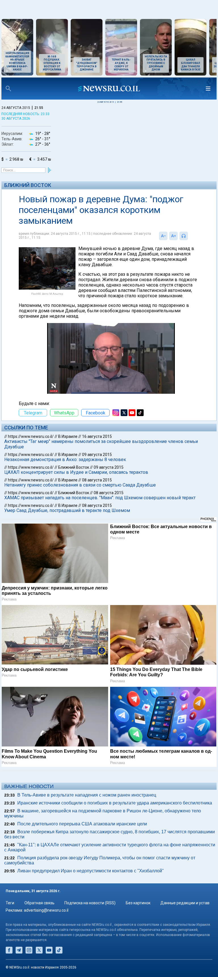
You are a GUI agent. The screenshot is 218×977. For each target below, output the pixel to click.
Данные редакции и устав (184, 903)
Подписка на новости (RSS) (90, 903)
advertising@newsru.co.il (46, 910)
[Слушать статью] (189, 236)
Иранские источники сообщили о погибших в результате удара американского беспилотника (114, 802)
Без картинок (138, 903)
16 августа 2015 (97, 436)
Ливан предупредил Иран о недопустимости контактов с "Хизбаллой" (90, 870)
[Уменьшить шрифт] (163, 236)
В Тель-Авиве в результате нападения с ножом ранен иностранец (86, 795)
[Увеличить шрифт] (173, 236)
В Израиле (67, 436)
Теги (10, 903)
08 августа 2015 (97, 480)
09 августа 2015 (97, 454)
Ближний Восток (27, 185)
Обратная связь (39, 903)
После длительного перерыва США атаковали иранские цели (82, 823)
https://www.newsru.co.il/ (31, 436)
